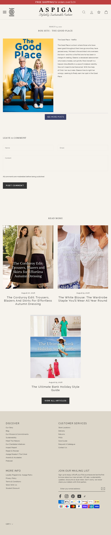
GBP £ (8, 524)
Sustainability (11, 438)
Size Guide (62, 441)
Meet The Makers (13, 441)
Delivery (61, 431)
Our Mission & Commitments (17, 434)
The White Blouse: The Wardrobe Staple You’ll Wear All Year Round (83, 299)
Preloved (9, 461)
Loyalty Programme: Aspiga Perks (19, 475)
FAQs (60, 438)
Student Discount (13, 488)
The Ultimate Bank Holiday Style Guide (56, 388)
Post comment (15, 186)
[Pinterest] (73, 496)
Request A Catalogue (66, 444)
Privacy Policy (11, 478)
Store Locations (64, 428)
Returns (61, 434)
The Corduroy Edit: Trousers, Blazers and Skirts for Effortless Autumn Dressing (28, 301)
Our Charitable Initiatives (15, 444)
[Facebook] (60, 496)
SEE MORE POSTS (55, 117)
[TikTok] (85, 496)
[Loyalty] (98, 12)
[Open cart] (106, 12)
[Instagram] (66, 496)
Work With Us (11, 485)
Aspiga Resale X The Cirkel (16, 454)
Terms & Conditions (13, 482)
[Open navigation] (4, 12)
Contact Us (62, 448)
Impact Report (11, 448)
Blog (7, 431)
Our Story (9, 428)
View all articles (55, 401)
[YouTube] (79, 496)
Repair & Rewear (12, 451)
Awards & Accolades (14, 458)
